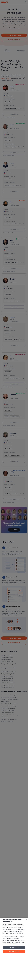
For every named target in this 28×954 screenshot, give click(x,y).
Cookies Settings (14, 947)
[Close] (26, 919)
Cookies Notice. (12, 944)
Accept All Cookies (14, 951)
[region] (14, 936)
